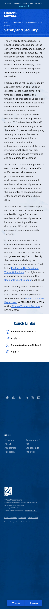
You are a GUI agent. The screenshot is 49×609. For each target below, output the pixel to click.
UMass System (33, 517)
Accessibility (20, 522)
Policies (7, 25)
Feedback (29, 522)
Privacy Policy (9, 522)
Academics (10, 447)
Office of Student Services (25, 306)
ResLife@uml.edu (31, 510)
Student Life (32, 447)
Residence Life (34, 22)
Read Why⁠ (23, 6)
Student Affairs (19, 22)
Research (9, 451)
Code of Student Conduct (18, 279)
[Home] (10, 14)
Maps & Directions (10, 517)
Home (6, 22)
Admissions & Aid (33, 441)
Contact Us (22, 517)
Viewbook (9, 439)
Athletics (31, 451)
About (7, 443)
